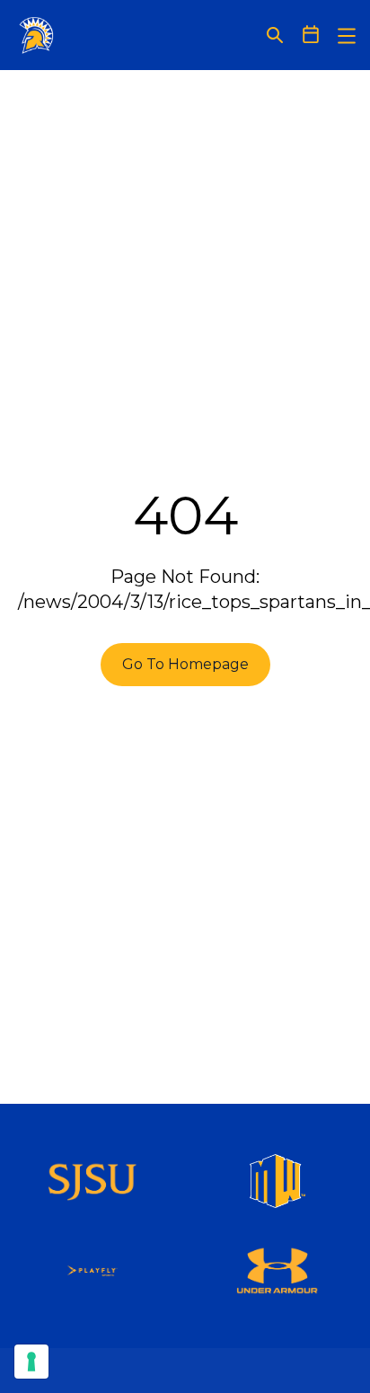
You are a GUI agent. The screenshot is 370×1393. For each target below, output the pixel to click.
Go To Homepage (185, 664)
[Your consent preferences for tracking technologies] (31, 1362)
